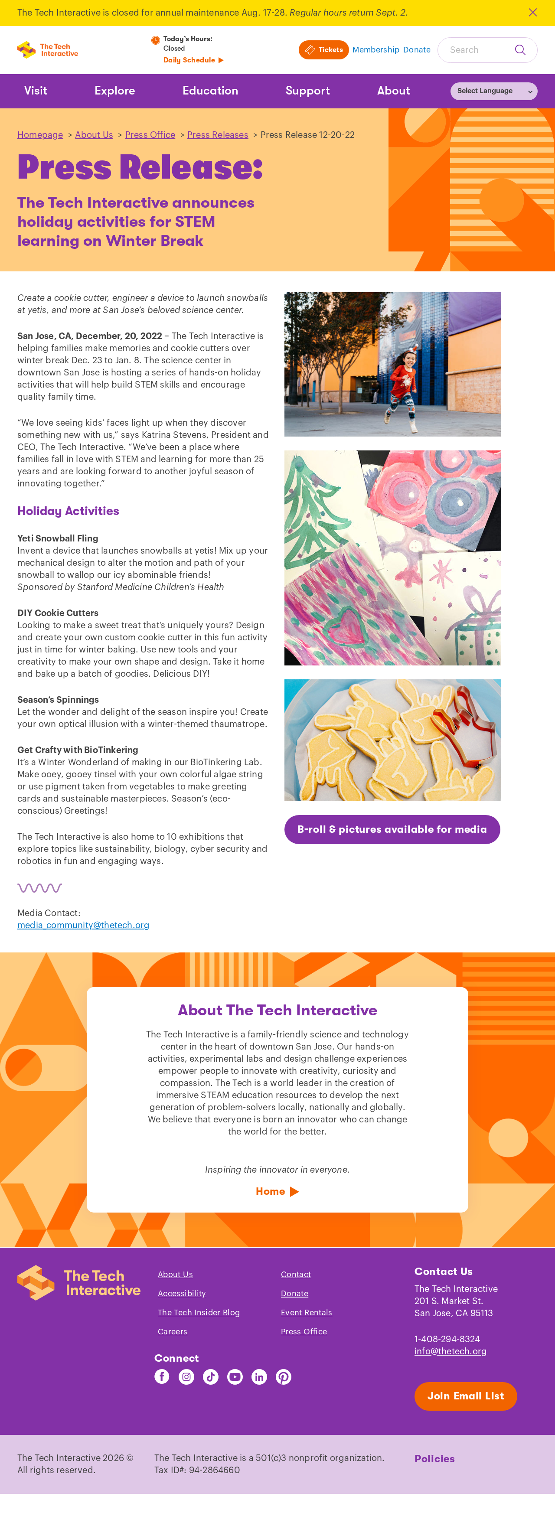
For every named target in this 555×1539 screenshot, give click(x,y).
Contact (296, 1274)
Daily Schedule (189, 60)
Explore (115, 91)
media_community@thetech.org (83, 925)
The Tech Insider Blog (199, 1313)
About (393, 91)
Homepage (40, 135)
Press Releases (217, 135)
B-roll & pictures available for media (392, 829)
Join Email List (466, 1396)
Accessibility (182, 1294)
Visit (35, 91)
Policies (435, 1459)
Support (308, 91)
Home (270, 1191)
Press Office (150, 135)
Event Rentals (307, 1313)
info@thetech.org (451, 1351)
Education (210, 91)
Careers (173, 1332)
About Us (94, 135)
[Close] (532, 12)
